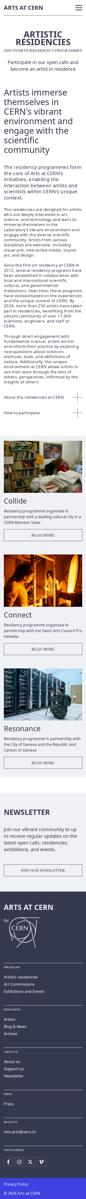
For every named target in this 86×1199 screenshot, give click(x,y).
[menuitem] (8, 1162)
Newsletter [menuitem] (14, 1076)
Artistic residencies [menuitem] (21, 977)
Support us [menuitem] (14, 1068)
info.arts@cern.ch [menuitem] (20, 1131)
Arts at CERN (23, 7)
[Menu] (78, 8)
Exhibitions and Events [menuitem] (24, 991)
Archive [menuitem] (10, 1033)
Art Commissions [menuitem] (19, 984)
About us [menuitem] (12, 1061)
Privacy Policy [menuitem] (16, 1184)
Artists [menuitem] (10, 1019)
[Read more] (43, 493)
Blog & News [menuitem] (15, 1026)
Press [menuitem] (9, 1104)
